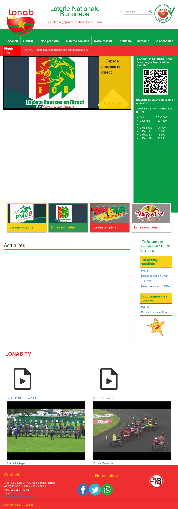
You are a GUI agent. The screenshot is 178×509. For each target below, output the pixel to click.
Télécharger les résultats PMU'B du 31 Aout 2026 (155, 246)
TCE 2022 (146, 281)
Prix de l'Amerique (103, 463)
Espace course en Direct (154, 275)
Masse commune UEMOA (155, 286)
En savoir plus (21, 227)
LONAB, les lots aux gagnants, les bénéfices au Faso (55, 50)
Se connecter (164, 41)
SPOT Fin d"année (103, 398)
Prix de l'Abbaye (16, 463)
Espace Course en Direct (155, 312)
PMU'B (145, 270)
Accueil (13, 41)
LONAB (28, 41)
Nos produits (50, 41)
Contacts (143, 41)
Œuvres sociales (77, 41)
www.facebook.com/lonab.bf (19, 496)
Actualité (125, 41)
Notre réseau (103, 41)
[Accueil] (22, 22)
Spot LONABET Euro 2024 (21, 398)
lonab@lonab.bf (20, 493)
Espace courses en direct (111, 66)
